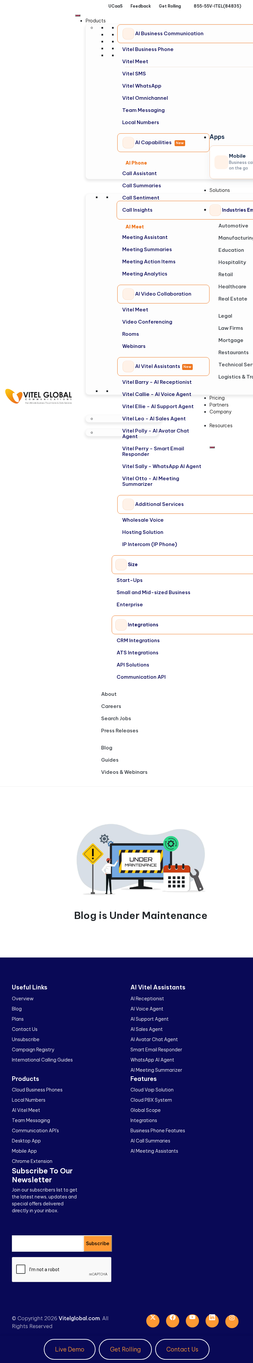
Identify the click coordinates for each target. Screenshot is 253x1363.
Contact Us (25, 1029)
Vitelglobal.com (79, 1318)
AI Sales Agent (146, 1029)
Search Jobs (116, 718)
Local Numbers (28, 1100)
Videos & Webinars (124, 772)
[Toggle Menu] (77, 15)
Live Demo (69, 1349)
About (109, 694)
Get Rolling (125, 1349)
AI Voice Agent (146, 1009)
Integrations (143, 1120)
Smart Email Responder (156, 1050)
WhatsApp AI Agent (152, 1060)
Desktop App (26, 1141)
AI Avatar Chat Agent (154, 1039)
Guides (110, 760)
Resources (221, 426)
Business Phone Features (157, 1131)
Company (221, 412)
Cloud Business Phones (37, 1090)
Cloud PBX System (151, 1100)
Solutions (220, 190)
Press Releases (119, 730)
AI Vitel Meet (26, 1110)
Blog (106, 748)
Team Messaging (31, 1120)
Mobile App (24, 1151)
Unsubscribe (26, 1039)
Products (96, 21)
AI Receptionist (147, 999)
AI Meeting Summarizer (156, 1070)
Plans (18, 1019)
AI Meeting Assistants (154, 1151)
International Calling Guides (42, 1060)
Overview (23, 999)
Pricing (217, 398)
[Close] (212, 447)
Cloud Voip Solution (152, 1090)
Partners (219, 405)
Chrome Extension (32, 1161)
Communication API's (35, 1131)
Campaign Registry (33, 1050)
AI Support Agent (149, 1019)
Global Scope (145, 1110)
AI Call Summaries (150, 1141)
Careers (111, 706)
